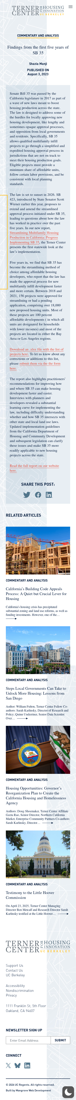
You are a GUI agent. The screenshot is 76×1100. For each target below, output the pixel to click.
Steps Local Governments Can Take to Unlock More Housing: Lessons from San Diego (36, 693)
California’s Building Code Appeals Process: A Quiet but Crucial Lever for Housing (36, 593)
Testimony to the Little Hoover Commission (30, 895)
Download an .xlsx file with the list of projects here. (37, 351)
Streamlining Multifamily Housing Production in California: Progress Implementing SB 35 (34, 237)
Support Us (14, 965)
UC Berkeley (15, 975)
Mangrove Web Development (33, 1090)
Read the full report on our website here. (34, 468)
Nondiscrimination (20, 990)
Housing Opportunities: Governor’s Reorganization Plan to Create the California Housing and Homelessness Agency (36, 795)
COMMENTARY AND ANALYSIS (38, 35)
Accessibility (15, 985)
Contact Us (14, 970)
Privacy (11, 995)
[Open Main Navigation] (70, 7)
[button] (68, 1092)
